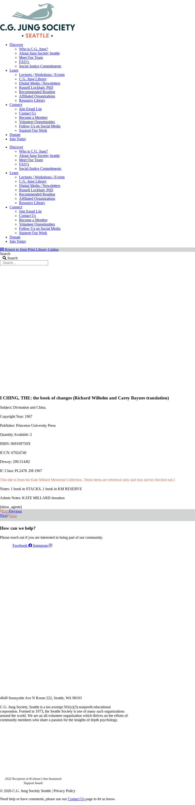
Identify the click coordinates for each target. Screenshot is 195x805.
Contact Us (27, 113)
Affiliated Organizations (37, 96)
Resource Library (32, 100)
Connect (16, 105)
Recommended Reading (37, 92)
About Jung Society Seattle (39, 53)
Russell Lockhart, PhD (36, 88)
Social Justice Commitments (40, 66)
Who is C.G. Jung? (33, 49)
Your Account (131, 1)
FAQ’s (24, 62)
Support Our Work (33, 130)
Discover (16, 45)
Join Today (18, 139)
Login (191, 1)
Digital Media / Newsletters (39, 83)
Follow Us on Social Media (39, 126)
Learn (14, 70)
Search (5, 254)
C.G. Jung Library (33, 79)
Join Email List (30, 109)
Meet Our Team (31, 57)
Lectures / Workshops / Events (42, 75)
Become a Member (33, 118)
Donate (15, 135)
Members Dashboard (164, 1)
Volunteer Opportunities (37, 122)
